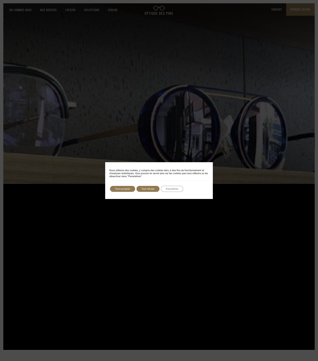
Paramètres (172, 188)
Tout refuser (148, 188)
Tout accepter (122, 188)
